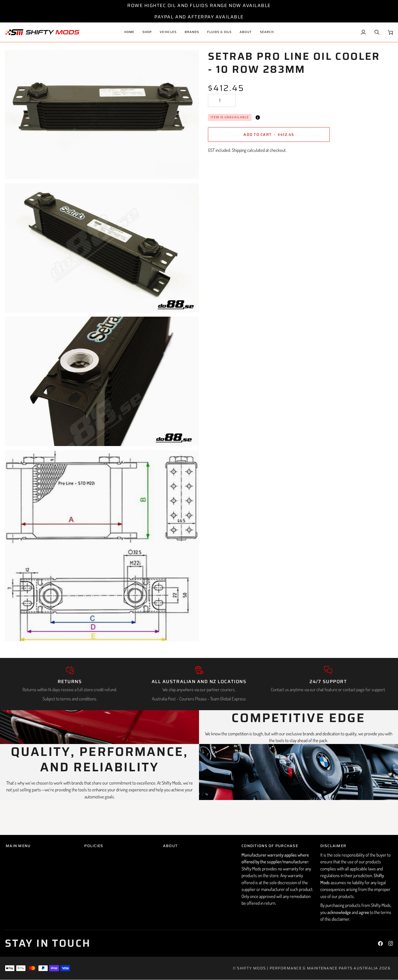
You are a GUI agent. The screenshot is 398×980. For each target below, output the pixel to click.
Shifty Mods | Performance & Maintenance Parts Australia (307, 968)
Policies (93, 846)
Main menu (18, 846)
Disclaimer (333, 846)
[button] (168, 32)
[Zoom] (15, 169)
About (170, 846)
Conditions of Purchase (270, 846)
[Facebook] (380, 943)
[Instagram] (390, 943)
